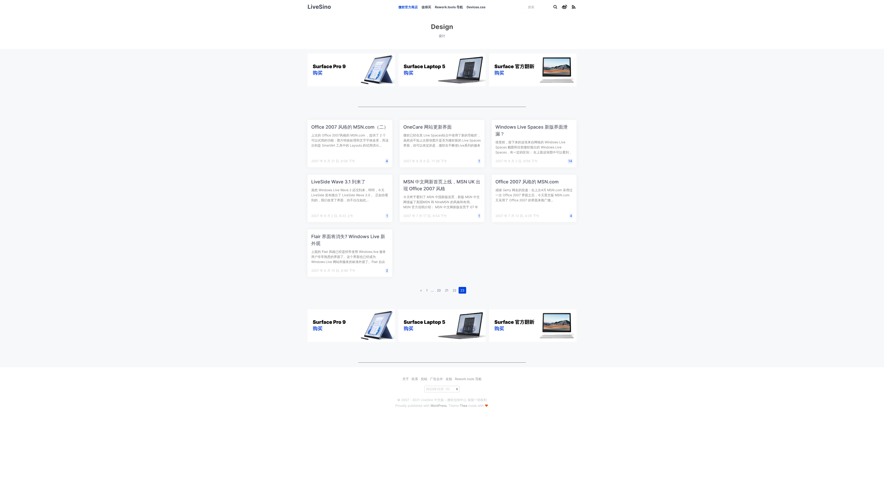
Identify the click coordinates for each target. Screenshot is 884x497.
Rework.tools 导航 (449, 7)
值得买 (426, 7)
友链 (449, 379)
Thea (463, 405)
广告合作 (436, 379)
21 (446, 290)
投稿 (424, 379)
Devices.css (476, 7)
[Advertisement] (442, 96)
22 (454, 290)
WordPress (438, 405)
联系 (415, 379)
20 (439, 290)
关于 (405, 379)
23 (462, 290)
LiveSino (319, 6)
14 (570, 161)
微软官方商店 (408, 7)
